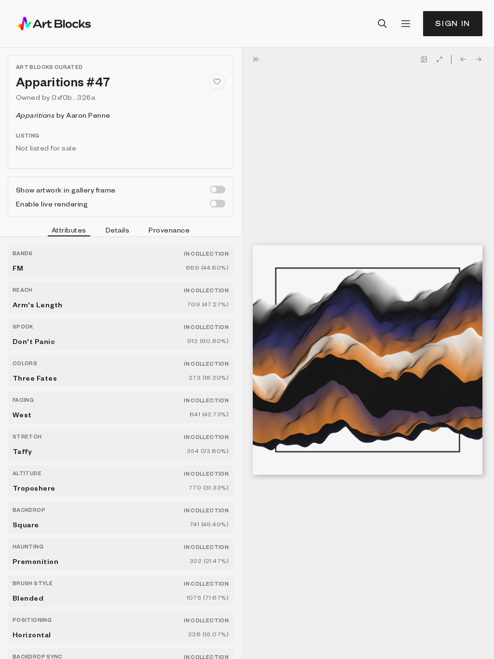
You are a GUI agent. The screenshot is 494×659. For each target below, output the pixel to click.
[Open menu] (406, 23)
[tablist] (120, 231)
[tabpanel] (120, 448)
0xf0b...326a (73, 97)
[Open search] (382, 23)
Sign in (452, 23)
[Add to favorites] (217, 81)
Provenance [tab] (169, 229)
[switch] (217, 189)
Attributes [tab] (69, 229)
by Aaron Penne (63, 114)
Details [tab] (117, 229)
